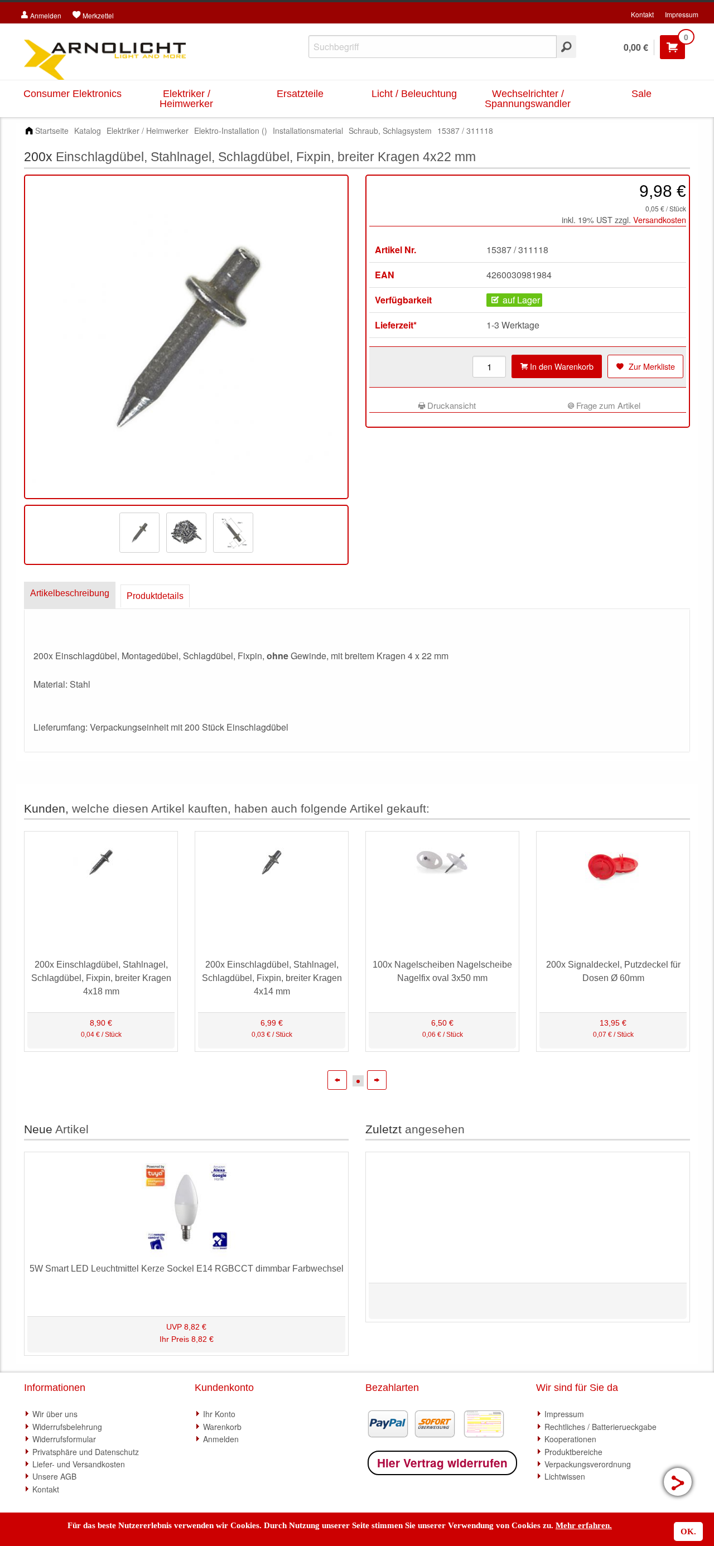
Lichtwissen (564, 1476)
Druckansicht (450, 405)
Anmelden (221, 1438)
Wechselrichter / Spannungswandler (528, 98)
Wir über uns (55, 1413)
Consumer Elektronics (72, 93)
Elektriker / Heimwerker (186, 98)
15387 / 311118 (465, 130)
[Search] (566, 46)
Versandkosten (659, 219)
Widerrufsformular (64, 1438)
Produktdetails (155, 596)
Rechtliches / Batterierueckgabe (600, 1426)
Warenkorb (222, 1426)
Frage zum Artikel (607, 405)
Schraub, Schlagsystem (390, 130)
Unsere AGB (54, 1476)
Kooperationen (570, 1438)
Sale (641, 93)
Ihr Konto (219, 1413)
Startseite (52, 130)
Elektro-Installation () (230, 130)
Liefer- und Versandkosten (78, 1464)
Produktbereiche (573, 1451)
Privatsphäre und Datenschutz (85, 1451)
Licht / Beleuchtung (414, 93)
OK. (688, 1531)
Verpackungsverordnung (587, 1464)
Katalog (87, 130)
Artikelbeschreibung (69, 593)
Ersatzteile (300, 93)
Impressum (681, 14)
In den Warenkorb (561, 366)
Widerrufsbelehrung (67, 1426)
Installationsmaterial (308, 130)
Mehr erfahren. (584, 1525)
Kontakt (642, 14)
